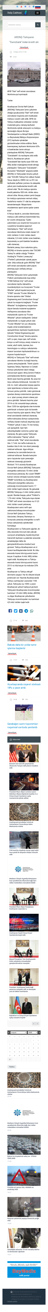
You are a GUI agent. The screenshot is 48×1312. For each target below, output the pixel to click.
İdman (31, 1297)
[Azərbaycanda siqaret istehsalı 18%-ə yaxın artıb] (24, 673)
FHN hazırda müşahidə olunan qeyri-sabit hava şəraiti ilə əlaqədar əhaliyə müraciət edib (24, 852)
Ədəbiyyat (14, 1299)
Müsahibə (24, 1297)
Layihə (37, 1297)
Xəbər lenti (16, 739)
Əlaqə (37, 1299)
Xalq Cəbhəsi (14, 12)
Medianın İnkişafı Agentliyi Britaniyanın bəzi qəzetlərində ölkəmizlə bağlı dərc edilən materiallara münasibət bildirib (23, 881)
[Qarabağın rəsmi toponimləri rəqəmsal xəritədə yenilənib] (24, 713)
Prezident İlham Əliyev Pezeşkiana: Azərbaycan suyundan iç (21, 908)
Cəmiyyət (30, 1299)
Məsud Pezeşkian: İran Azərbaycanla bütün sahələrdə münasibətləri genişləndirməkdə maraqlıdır (22, 961)
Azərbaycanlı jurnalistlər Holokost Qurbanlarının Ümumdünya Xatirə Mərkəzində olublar (21, 824)
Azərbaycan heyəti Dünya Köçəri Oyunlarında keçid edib (20, 934)
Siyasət (16, 1292)
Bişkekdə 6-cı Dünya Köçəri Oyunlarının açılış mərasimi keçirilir (23, 1017)
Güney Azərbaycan (24, 1294)
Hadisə (13, 1294)
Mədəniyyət (15, 1297)
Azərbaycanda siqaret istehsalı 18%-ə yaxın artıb (23, 686)
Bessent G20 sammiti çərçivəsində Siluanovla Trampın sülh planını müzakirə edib (23, 766)
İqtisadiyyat (24, 47)
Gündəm (22, 1299)
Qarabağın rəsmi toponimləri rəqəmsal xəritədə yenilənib (22, 725)
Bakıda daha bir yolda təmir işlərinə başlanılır (22, 646)
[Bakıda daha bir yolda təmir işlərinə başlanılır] (24, 634)
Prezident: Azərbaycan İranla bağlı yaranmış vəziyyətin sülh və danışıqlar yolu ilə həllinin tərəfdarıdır (22, 989)
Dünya (33, 1292)
